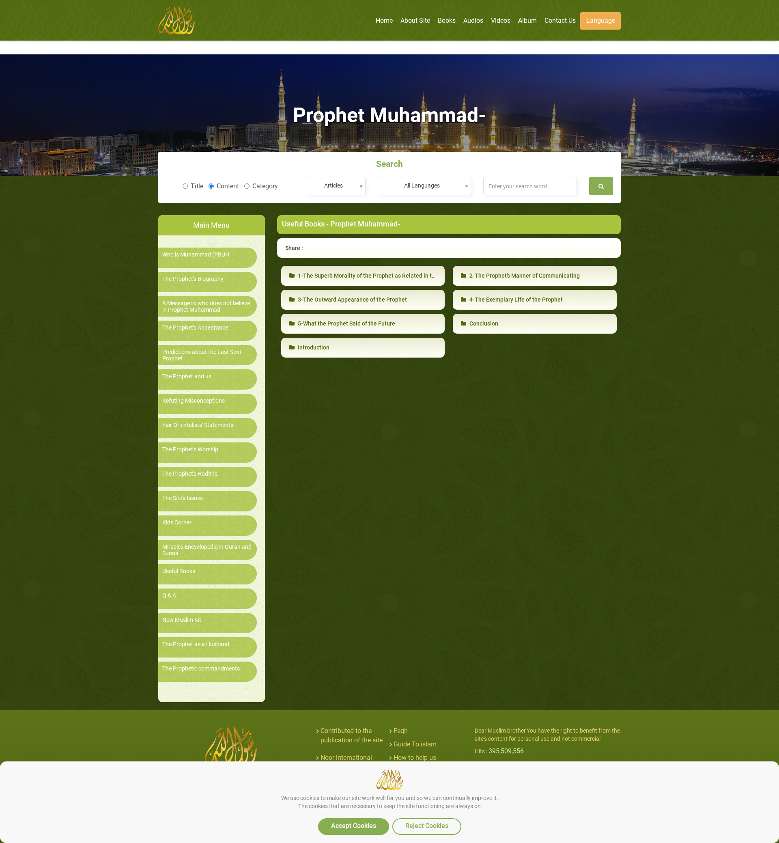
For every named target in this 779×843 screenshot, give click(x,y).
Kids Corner (177, 523)
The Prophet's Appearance (195, 328)
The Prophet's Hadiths (189, 474)
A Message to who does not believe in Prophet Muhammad (206, 306)
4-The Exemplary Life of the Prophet (515, 299)
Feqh (401, 731)
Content (228, 186)
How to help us (415, 757)
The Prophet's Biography (193, 279)
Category (265, 186)
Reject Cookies (426, 826)
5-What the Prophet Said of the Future (346, 323)
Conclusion (483, 323)
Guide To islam (415, 744)
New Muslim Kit (181, 620)
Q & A (169, 596)
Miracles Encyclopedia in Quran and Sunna (207, 550)
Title (197, 186)
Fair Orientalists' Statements (197, 425)
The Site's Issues (182, 498)
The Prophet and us (186, 376)
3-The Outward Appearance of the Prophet (352, 299)
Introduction (313, 347)
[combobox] (336, 186)
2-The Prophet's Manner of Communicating (524, 275)
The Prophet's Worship (190, 449)
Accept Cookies (353, 826)
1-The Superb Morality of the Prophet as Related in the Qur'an (376, 275)
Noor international (346, 757)
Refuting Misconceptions (193, 401)
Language (600, 20)
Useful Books (178, 571)
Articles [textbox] (333, 185)
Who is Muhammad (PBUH (195, 255)
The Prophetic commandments (201, 669)
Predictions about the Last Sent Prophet (201, 355)
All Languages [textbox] (422, 185)
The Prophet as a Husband (195, 644)
